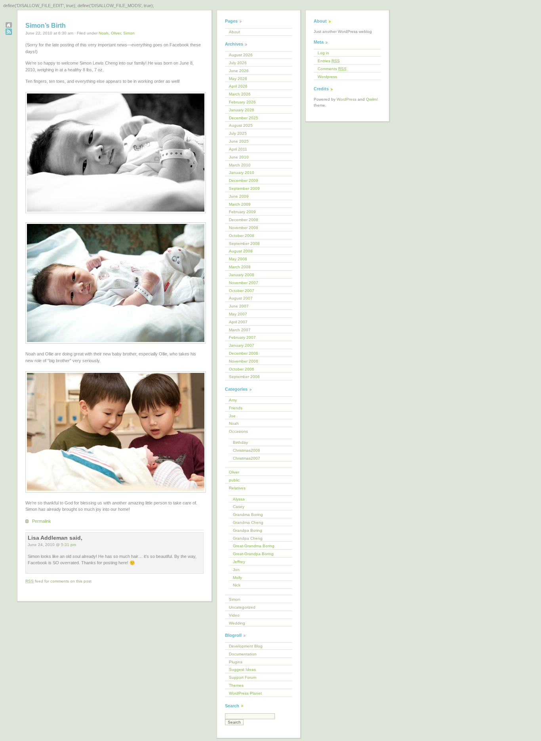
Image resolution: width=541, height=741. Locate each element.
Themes (236, 685)
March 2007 (240, 330)
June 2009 (239, 196)
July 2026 (238, 63)
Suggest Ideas (242, 669)
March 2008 (240, 267)
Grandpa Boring (247, 530)
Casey (238, 506)
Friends (235, 408)
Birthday (240, 442)
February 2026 (242, 102)
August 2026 (241, 55)
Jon (236, 569)
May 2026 (238, 78)
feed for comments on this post (58, 581)
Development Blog (246, 646)
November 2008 (243, 227)
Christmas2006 (246, 450)
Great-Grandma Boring (253, 546)
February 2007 (242, 337)
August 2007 (241, 298)
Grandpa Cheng (248, 538)
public (234, 480)
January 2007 (241, 345)
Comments (332, 69)
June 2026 (239, 71)
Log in (323, 53)
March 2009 (240, 204)
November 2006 (243, 361)
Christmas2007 (246, 458)
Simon (129, 33)
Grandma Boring (248, 514)
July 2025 (238, 133)
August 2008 (241, 251)
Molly (237, 577)
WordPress (346, 99)
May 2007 (238, 314)
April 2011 (238, 149)
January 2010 (241, 172)
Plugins (235, 662)
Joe (232, 416)
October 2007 (241, 290)
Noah (104, 33)
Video (234, 615)
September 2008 (244, 243)
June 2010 (239, 157)
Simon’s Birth (45, 25)
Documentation (243, 654)
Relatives (237, 488)
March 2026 (240, 94)
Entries (329, 61)
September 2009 (244, 188)
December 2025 (243, 118)
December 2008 (243, 220)
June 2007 (239, 306)
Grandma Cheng (248, 522)
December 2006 (243, 353)
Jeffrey (239, 562)
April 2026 (238, 86)
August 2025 (241, 125)
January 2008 (241, 275)
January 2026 (241, 110)
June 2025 (239, 141)
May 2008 (238, 259)
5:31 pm (68, 544)
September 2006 (244, 376)
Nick (236, 585)
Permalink (41, 521)
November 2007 (243, 283)
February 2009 (242, 212)
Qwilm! (372, 99)
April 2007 (238, 322)
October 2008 (241, 235)
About (234, 32)
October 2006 (241, 369)
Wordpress (327, 76)
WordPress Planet (245, 693)
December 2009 (243, 180)
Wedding (237, 623)
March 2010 (240, 165)
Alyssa (239, 499)
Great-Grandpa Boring (253, 554)
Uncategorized (242, 607)
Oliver (116, 33)
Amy (233, 400)
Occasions (238, 431)
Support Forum (242, 677)
